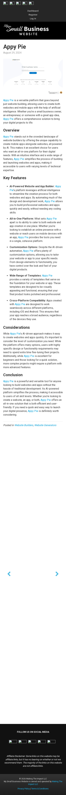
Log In (33, 19)
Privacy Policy (24, 789)
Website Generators (45, 425)
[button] (9, 573)
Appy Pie (8, 100)
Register (33, 15)
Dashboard (33, 11)
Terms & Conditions (40, 789)
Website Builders (23, 425)
